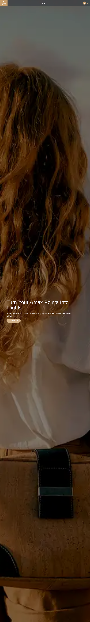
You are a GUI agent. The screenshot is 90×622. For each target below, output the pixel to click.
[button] (1, 311)
